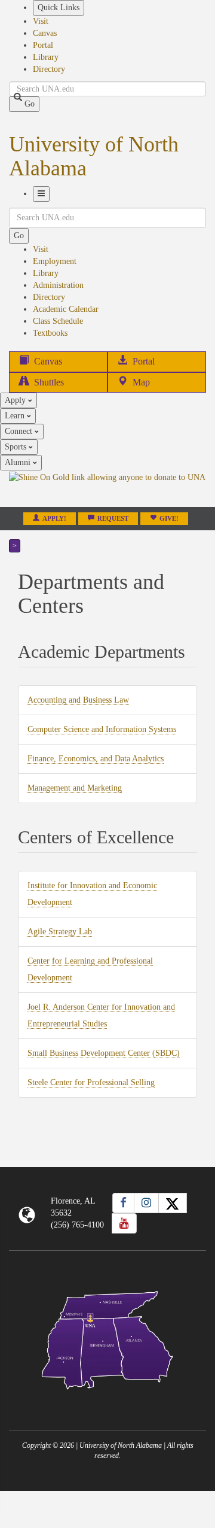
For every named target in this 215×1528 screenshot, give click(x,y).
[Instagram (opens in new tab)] (146, 1203)
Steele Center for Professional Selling (91, 1082)
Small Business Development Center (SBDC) (103, 1053)
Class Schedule (58, 321)
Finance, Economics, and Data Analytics (95, 759)
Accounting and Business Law (78, 700)
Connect (20, 431)
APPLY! (54, 518)
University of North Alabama (94, 156)
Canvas (45, 33)
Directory (49, 69)
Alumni (19, 462)
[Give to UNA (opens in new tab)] (107, 488)
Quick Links (58, 7)
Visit (40, 21)
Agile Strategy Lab (59, 932)
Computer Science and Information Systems (101, 729)
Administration (58, 285)
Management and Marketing (74, 788)
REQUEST (112, 518)
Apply (16, 400)
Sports (17, 446)
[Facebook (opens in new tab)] (123, 1203)
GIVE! (169, 518)
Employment (54, 261)
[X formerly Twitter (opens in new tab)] (172, 1203)
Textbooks (50, 333)
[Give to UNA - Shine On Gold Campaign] (107, 1399)
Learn (16, 415)
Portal (43, 45)
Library (46, 57)
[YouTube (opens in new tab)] (124, 1223)
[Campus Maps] (107, 1338)
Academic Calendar (66, 309)
